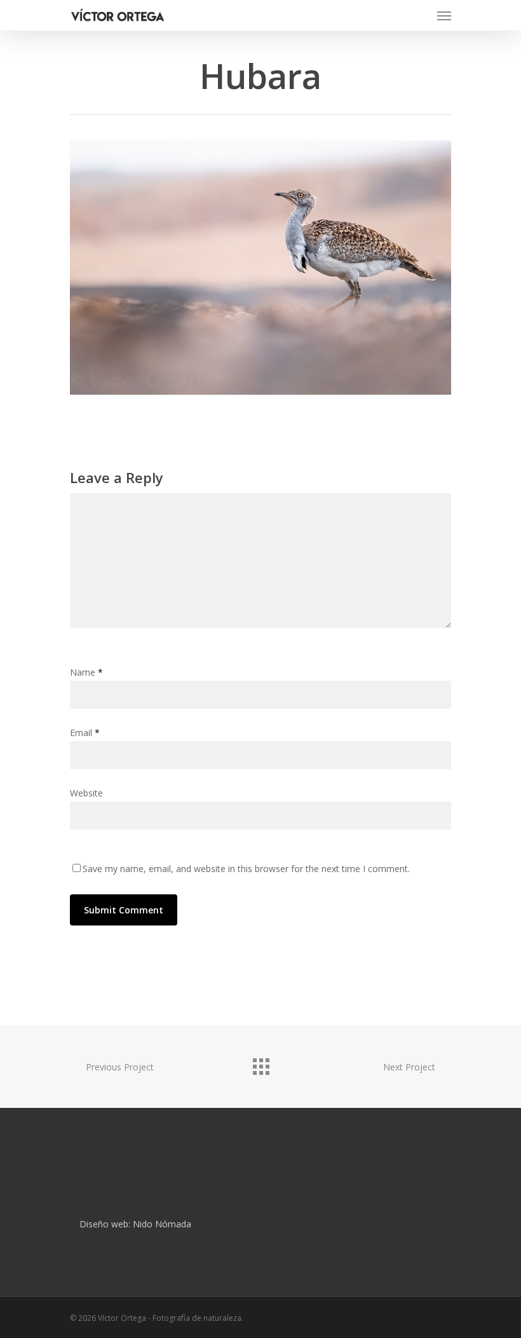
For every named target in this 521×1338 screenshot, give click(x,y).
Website (86, 793)
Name (86, 672)
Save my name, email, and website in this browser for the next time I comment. (246, 869)
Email (85, 733)
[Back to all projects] (260, 1063)
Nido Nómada (162, 1224)
